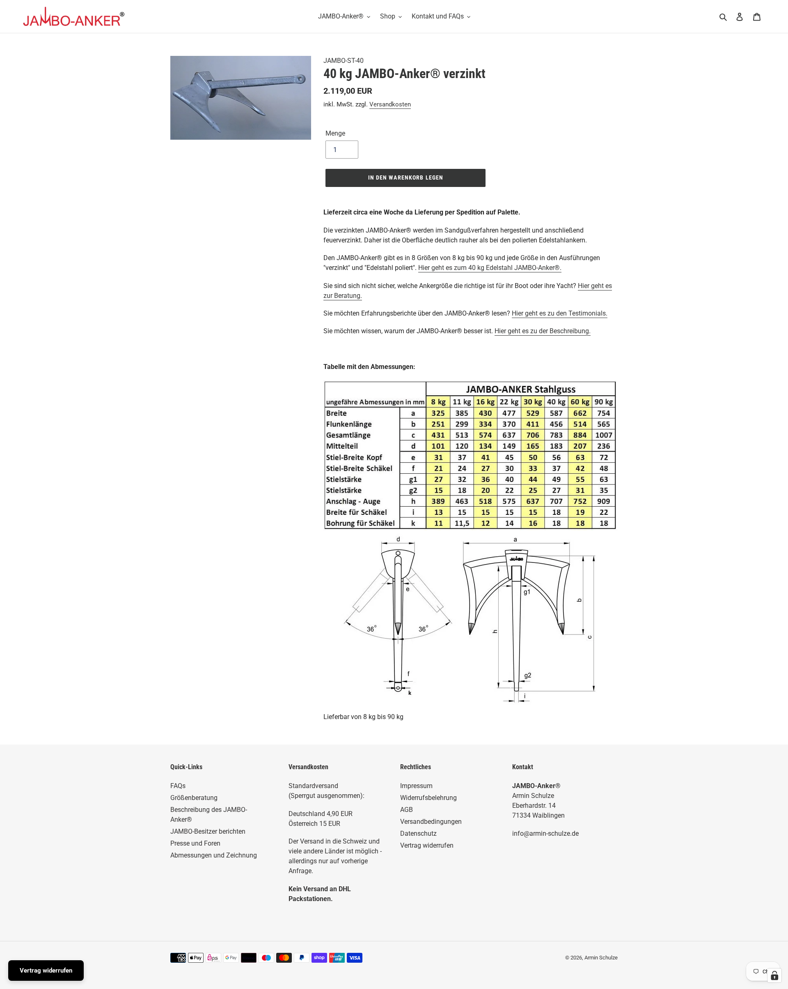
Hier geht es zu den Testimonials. (559, 313)
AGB (406, 810)
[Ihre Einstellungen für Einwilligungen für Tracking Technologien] (774, 975)
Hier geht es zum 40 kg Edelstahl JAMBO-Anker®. (489, 268)
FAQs (178, 786)
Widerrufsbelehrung (428, 798)
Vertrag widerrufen (427, 845)
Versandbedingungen (431, 821)
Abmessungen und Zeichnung (213, 855)
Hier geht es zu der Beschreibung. (543, 331)
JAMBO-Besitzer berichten (207, 831)
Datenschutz (418, 833)
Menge (335, 133)
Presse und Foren (195, 843)
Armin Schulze (601, 957)
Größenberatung (194, 798)
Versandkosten (390, 104)
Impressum (416, 786)
